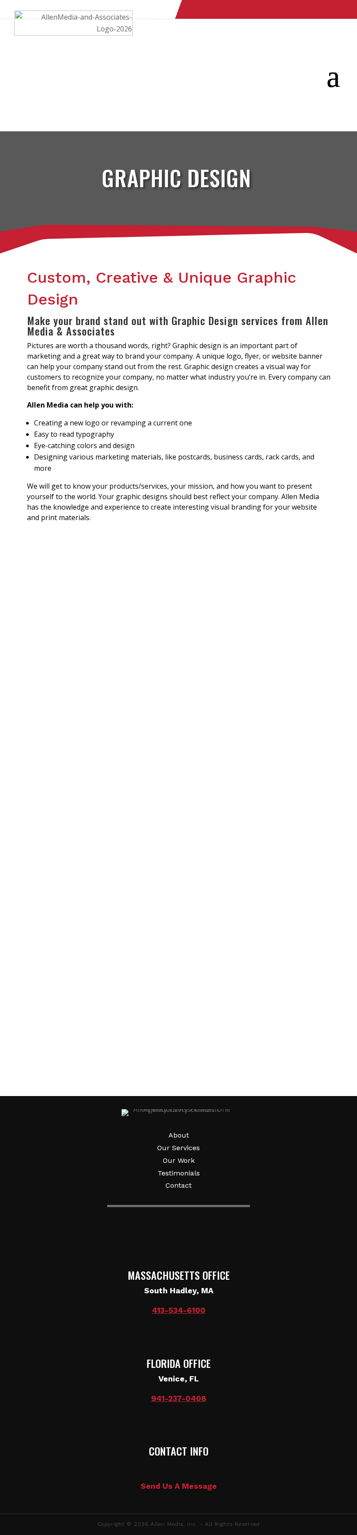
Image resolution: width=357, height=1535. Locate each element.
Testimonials (179, 1173)
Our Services (178, 1148)
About (178, 1135)
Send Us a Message (178, 1011)
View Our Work (70, 554)
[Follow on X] (310, 10)
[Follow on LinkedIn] (334, 10)
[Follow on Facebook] (287, 10)
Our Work (179, 1160)
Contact (178, 1185)
